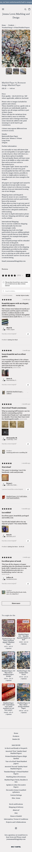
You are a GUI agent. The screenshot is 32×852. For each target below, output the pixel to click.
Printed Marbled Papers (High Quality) (16, 757)
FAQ (16, 813)
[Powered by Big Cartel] (16, 847)
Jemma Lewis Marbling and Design (16, 15)
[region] (16, 2)
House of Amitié (16, 816)
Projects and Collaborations (16, 822)
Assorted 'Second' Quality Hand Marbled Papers (16, 768)
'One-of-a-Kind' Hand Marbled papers (16, 762)
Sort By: (18, 295)
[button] (22, 275)
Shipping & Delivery (16, 807)
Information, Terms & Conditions (16, 819)
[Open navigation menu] (3, 9)
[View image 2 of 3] (16, 71)
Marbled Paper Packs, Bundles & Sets (16, 781)
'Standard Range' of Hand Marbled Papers (16, 27)
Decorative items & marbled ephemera (16, 791)
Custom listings (16, 795)
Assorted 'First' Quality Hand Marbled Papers (16, 752)
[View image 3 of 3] (23, 71)
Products (11, 25)
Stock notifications (16, 804)
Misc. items (16, 798)
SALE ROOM (16, 745)
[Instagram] (16, 828)
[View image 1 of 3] (9, 71)
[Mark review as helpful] (28, 334)
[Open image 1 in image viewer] (16, 48)
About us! (16, 810)
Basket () (16, 739)
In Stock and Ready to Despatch (16, 748)
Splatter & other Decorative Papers (16, 786)
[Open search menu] (25, 9)
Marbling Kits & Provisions (16, 777)
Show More (26, 316)
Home (4, 25)
